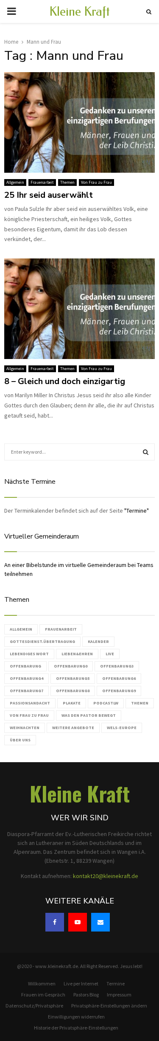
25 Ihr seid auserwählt (48, 195)
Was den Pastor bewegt (88, 715)
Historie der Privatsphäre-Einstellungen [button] (76, 1027)
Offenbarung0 (70, 666)
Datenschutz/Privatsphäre (34, 1005)
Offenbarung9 (119, 690)
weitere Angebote (73, 727)
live (110, 654)
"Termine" (136, 510)
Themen (67, 182)
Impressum (119, 994)
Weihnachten (24, 727)
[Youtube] (77, 922)
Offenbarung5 (72, 678)
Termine (115, 983)
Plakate (72, 703)
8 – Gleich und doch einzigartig (64, 381)
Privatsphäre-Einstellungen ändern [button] (109, 1005)
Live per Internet (81, 983)
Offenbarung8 (72, 690)
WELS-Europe (122, 727)
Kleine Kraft (79, 11)
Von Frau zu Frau (96, 182)
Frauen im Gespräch (43, 994)
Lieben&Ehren (77, 654)
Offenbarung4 (26, 678)
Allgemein (15, 182)
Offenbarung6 (119, 678)
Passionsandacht (30, 703)
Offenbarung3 (117, 666)
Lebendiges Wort (29, 654)
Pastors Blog (86, 994)
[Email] (100, 922)
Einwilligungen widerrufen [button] (76, 1016)
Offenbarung (25, 666)
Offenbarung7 (26, 690)
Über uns (20, 740)
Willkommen (42, 983)
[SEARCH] (146, 451)
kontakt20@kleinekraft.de (105, 876)
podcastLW (105, 703)
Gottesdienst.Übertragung (42, 641)
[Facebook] (54, 922)
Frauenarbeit (42, 182)
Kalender (98, 641)
